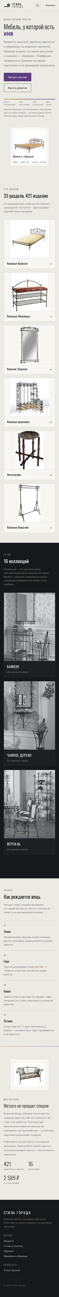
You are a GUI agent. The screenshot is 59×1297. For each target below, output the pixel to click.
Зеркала (9, 1251)
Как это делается (17, 87)
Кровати (9, 1240)
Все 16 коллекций (17, 864)
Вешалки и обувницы (15, 1256)
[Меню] (37, 5)
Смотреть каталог (17, 77)
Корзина (50, 5)
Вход (48, 1288)
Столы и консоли (13, 1246)
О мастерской (12, 1270)
